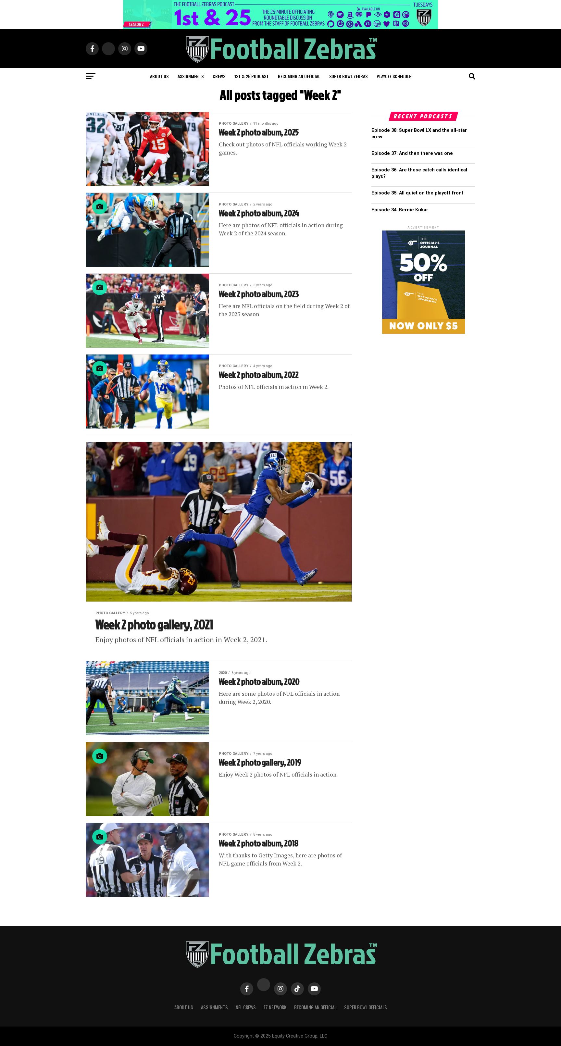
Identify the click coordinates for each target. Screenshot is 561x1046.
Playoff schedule (394, 76)
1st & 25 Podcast (251, 76)
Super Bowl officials (365, 1007)
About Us (183, 1007)
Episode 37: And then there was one (412, 153)
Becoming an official (299, 76)
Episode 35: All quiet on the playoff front (417, 193)
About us (159, 76)
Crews (219, 76)
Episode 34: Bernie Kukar (399, 210)
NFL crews (246, 1007)
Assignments (191, 76)
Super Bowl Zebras (348, 76)
